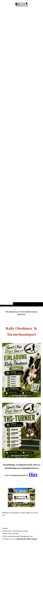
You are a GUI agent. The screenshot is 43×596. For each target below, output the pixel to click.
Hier (33, 474)
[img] (21, 157)
